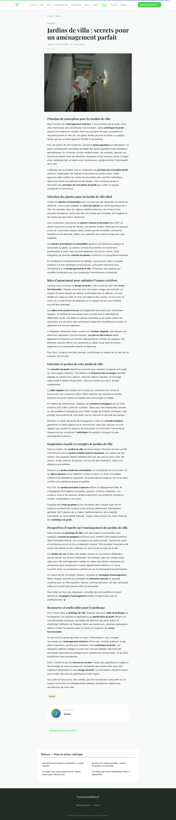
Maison (104, 4)
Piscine (114, 4)
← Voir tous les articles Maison (61, 730)
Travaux (123, 4)
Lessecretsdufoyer (88, 796)
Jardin (95, 4)
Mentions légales (83, 805)
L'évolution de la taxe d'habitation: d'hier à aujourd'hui (111, 773)
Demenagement (61, 4)
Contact (96, 805)
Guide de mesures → (149, 4)
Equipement (76, 4)
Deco (49, 4)
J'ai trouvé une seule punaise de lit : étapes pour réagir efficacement (61, 773)
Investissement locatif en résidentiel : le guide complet (63, 764)
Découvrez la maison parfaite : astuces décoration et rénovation (109, 764)
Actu (42, 4)
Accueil (33, 4)
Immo (87, 4)
